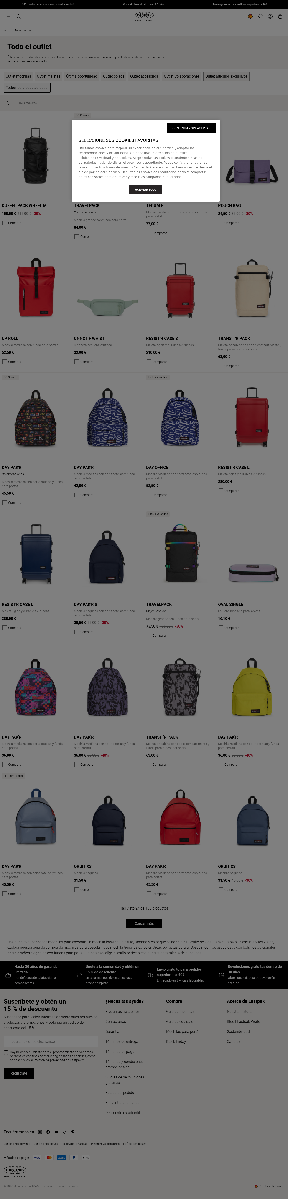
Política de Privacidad (95, 157)
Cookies (125, 157)
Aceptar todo (145, 189)
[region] (146, 161)
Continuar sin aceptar (191, 128)
